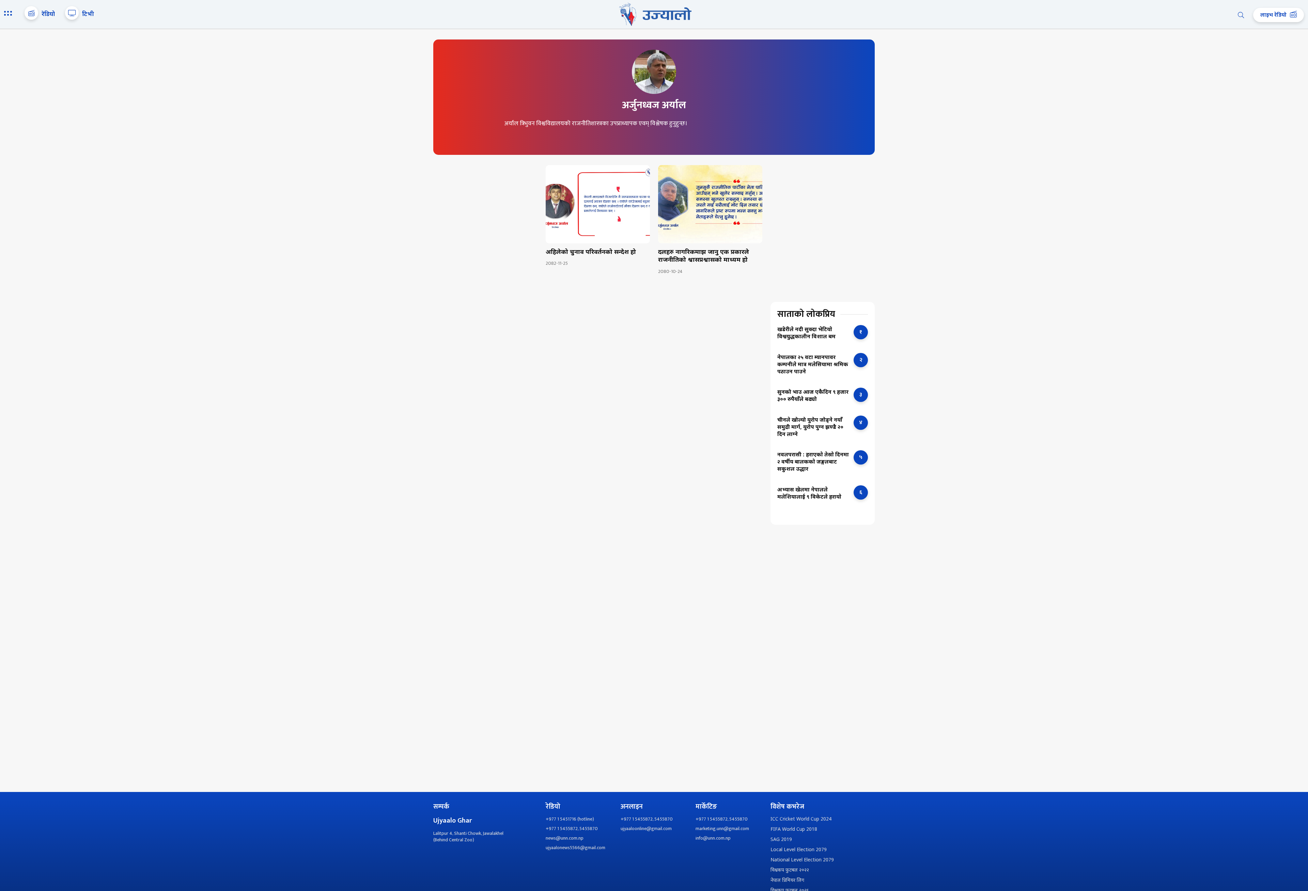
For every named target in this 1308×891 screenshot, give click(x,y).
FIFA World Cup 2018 (793, 829)
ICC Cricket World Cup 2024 (800, 819)
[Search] (1240, 15)
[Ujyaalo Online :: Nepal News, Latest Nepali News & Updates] (653, 14)
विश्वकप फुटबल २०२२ (789, 870)
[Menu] (9, 14)
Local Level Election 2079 (798, 850)
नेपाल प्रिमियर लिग (787, 880)
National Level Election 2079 (802, 860)
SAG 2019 (781, 840)
